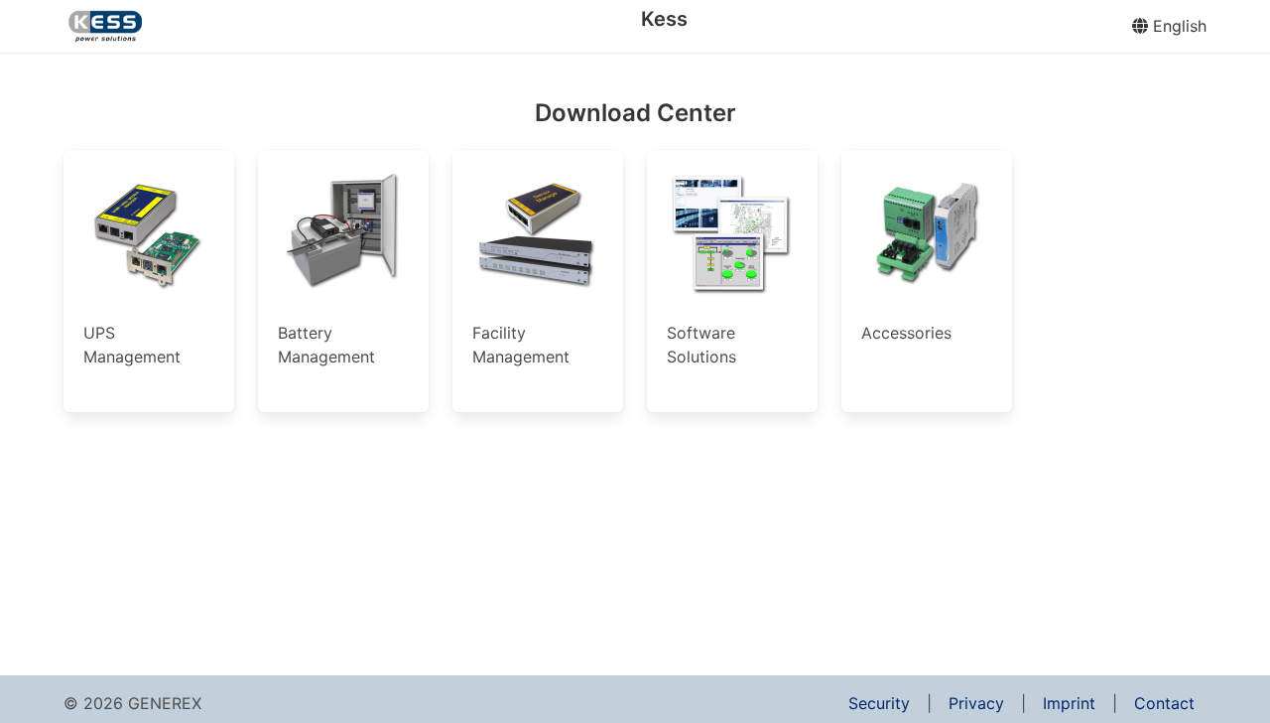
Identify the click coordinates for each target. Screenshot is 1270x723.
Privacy (976, 703)
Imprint (1069, 703)
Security (879, 703)
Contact (1164, 703)
